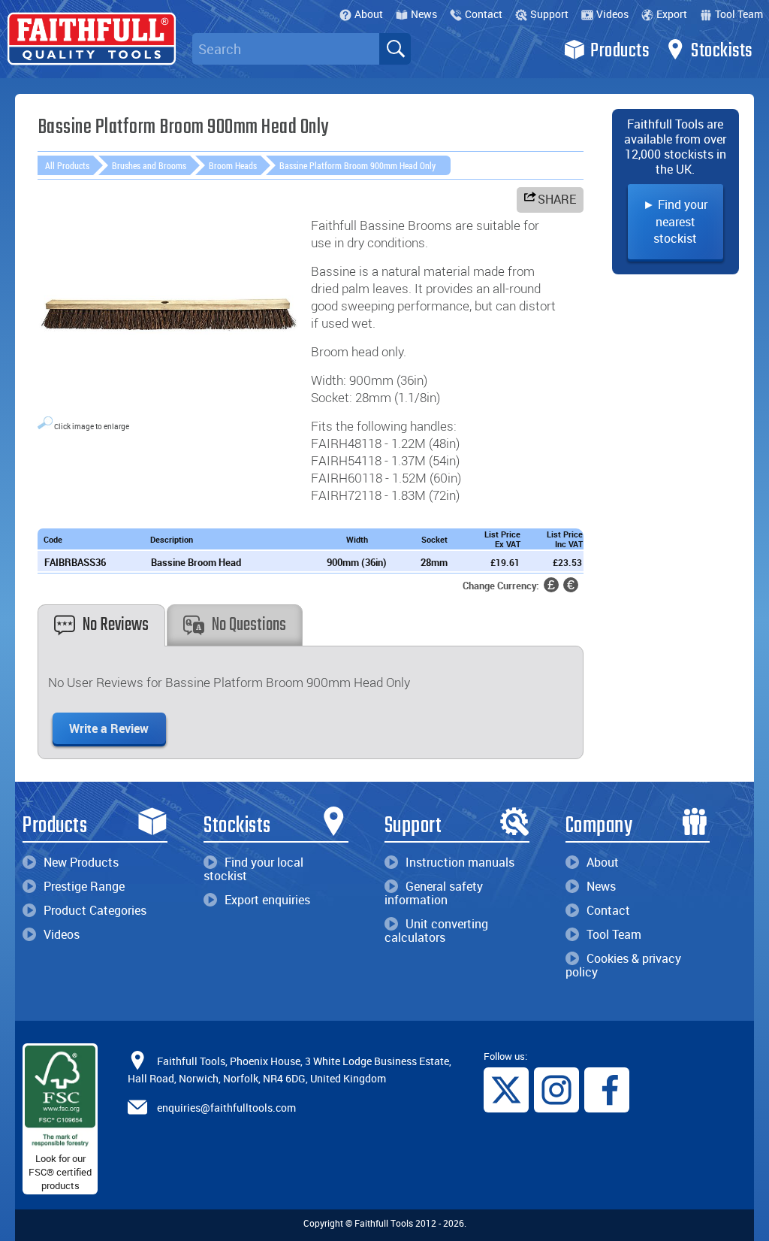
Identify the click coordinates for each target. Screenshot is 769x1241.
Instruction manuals (460, 862)
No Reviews (116, 625)
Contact (483, 14)
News (424, 14)
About (368, 14)
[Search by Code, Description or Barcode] (395, 49)
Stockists (721, 51)
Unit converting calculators (436, 931)
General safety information (433, 893)
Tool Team (739, 14)
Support (549, 14)
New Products (81, 862)
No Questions (249, 625)
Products (619, 51)
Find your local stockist (253, 869)
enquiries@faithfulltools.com (226, 1107)
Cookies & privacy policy (623, 965)
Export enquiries (267, 899)
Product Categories (95, 910)
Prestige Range (84, 886)
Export (671, 14)
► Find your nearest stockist (675, 221)
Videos (612, 14)
